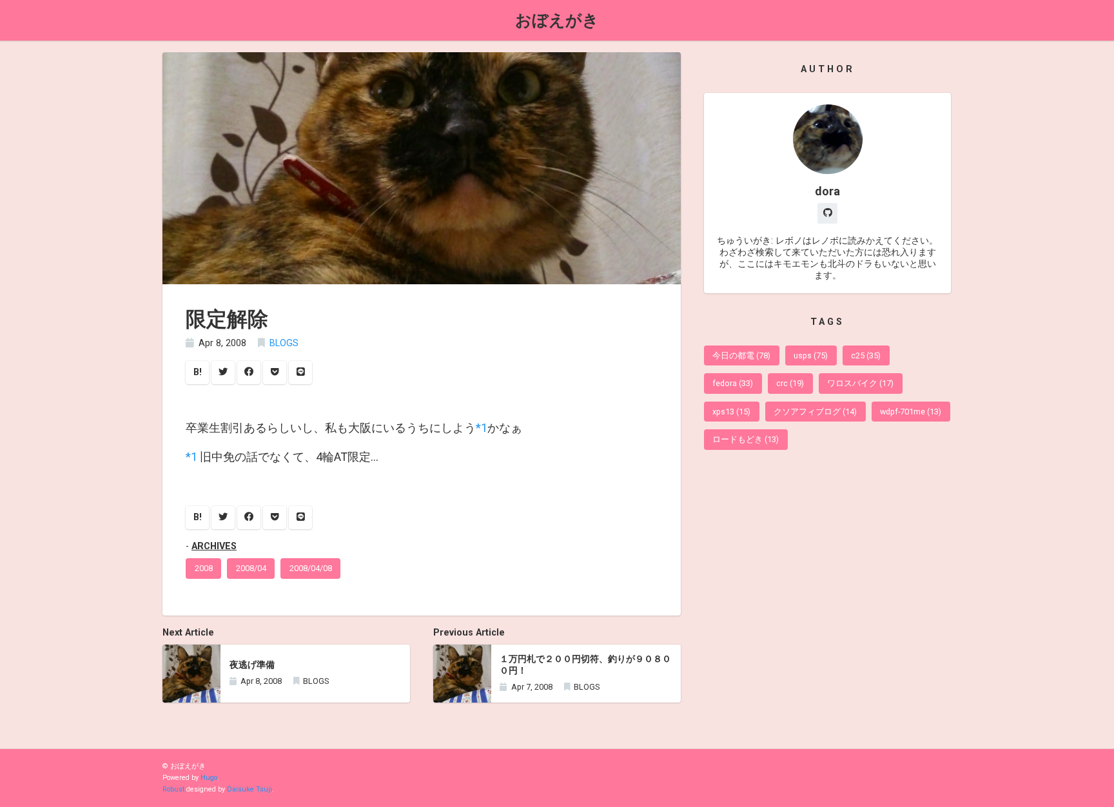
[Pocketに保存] (274, 372)
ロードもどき (745, 439)
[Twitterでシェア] (223, 372)
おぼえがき (557, 20)
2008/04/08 (310, 568)
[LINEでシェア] (300, 372)
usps (811, 355)
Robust (173, 789)
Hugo (208, 777)
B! (197, 372)
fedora (732, 383)
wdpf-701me (910, 411)
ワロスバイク (860, 383)
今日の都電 (741, 355)
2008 (204, 568)
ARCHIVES (214, 546)
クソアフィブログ (815, 411)
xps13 (731, 411)
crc (790, 383)
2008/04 (251, 568)
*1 (481, 427)
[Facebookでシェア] (248, 372)
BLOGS (283, 343)
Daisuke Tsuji (249, 789)
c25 (866, 355)
